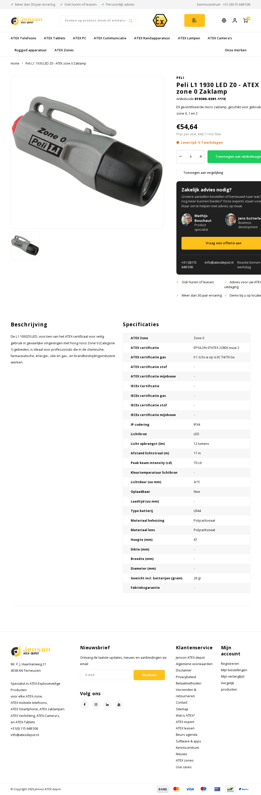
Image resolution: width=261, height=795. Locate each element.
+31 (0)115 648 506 (236, 4)
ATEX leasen (185, 728)
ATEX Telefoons (23, 38)
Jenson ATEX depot (190, 657)
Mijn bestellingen (234, 670)
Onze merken (235, 50)
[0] (245, 20)
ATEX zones (185, 760)
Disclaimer (184, 670)
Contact (181, 702)
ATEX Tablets (54, 38)
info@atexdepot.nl (219, 262)
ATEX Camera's (220, 38)
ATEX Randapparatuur (152, 38)
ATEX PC (79, 38)
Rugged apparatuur (31, 50)
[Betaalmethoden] (162, 788)
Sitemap (182, 709)
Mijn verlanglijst (232, 676)
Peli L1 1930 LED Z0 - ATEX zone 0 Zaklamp (55, 63)
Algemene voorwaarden (194, 664)
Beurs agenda (186, 734)
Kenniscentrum (208, 4)
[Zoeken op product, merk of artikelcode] (131, 20)
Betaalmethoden (188, 683)
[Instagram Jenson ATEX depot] (96, 704)
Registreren (230, 664)
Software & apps (188, 741)
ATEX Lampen (189, 38)
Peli (180, 78)
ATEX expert (185, 722)
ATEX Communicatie (110, 38)
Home (15, 63)
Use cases (184, 767)
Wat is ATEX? (185, 715)
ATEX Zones (64, 50)
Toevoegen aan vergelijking (203, 172)
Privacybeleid (186, 677)
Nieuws (181, 754)
